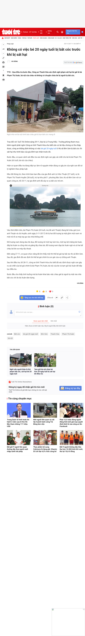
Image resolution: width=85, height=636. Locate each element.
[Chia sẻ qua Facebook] (56, 297)
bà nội (10, 338)
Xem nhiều (14, 38)
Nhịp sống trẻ (67, 38)
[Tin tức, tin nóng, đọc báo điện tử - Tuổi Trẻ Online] (11, 32)
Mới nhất (7, 38)
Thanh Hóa (55, 334)
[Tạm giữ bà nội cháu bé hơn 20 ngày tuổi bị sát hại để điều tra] (45, 360)
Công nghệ (51, 38)
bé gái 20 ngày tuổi (49, 148)
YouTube (34, 32)
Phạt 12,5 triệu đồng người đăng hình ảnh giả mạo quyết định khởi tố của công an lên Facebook (71, 423)
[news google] (73, 62)
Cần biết (41, 32)
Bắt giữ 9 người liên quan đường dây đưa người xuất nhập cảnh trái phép (17, 449)
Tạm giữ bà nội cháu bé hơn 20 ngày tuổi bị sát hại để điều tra (44, 371)
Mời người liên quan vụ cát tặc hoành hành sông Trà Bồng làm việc (43, 422)
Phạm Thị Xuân (68, 334)
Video (19, 38)
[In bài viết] (3, 80)
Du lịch (59, 38)
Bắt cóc (17, 334)
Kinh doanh (43, 38)
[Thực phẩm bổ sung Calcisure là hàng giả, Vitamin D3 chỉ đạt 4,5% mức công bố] (45, 437)
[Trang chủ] (3, 38)
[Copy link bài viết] (62, 297)
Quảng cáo (50, 32)
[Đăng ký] (70, 388)
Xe (56, 38)
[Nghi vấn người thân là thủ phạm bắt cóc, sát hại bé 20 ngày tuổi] (21, 360)
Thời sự (24, 38)
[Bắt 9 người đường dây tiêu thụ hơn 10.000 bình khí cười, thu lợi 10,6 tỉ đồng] (71, 437)
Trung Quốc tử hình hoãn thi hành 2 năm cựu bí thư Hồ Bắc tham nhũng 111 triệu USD (18, 423)
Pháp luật (36, 38)
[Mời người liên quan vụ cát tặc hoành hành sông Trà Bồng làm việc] (45, 410)
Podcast (25, 32)
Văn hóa (74, 38)
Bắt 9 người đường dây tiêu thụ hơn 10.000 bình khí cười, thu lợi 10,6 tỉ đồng (71, 449)
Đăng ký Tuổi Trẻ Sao (72, 32)
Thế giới (29, 38)
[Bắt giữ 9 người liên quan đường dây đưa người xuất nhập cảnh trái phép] (19, 437)
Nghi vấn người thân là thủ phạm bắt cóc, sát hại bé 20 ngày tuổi (21, 371)
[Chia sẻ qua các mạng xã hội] (67, 297)
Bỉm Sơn (44, 334)
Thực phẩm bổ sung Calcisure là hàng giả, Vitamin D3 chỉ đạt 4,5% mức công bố (45, 449)
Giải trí (80, 38)
